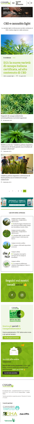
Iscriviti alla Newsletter (19, 3)
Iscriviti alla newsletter (10, 373)
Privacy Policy (22, 392)
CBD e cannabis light (8, 76)
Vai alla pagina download (11, 337)
